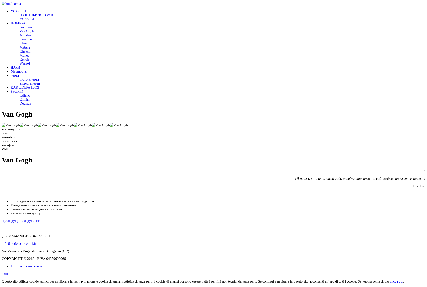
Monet (24, 55)
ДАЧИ (15, 67)
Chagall (25, 51)
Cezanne (26, 39)
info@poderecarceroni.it (19, 243)
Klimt (24, 43)
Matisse (25, 47)
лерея (15, 75)
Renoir (24, 59)
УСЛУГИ (27, 19)
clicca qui (396, 281)
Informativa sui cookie (26, 266)
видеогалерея (30, 83)
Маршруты (19, 71)
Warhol (25, 63)
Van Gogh (27, 31)
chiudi (6, 274)
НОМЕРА (18, 23)
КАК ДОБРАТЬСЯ (25, 87)
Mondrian (26, 35)
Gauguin (26, 27)
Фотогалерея (29, 79)
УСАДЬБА (19, 11)
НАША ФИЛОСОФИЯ (38, 15)
